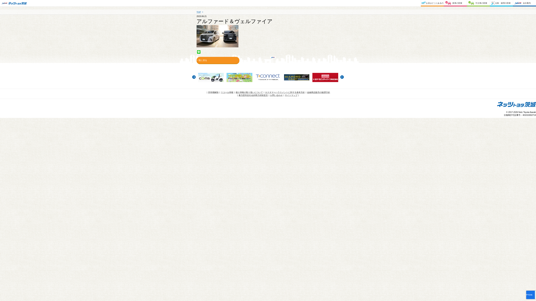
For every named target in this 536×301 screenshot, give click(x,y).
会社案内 (527, 3)
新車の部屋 (457, 3)
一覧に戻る (202, 60)
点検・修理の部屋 (503, 3)
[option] (211, 78)
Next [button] (342, 77)
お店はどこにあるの (434, 3)
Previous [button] (194, 77)
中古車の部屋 (481, 3)
